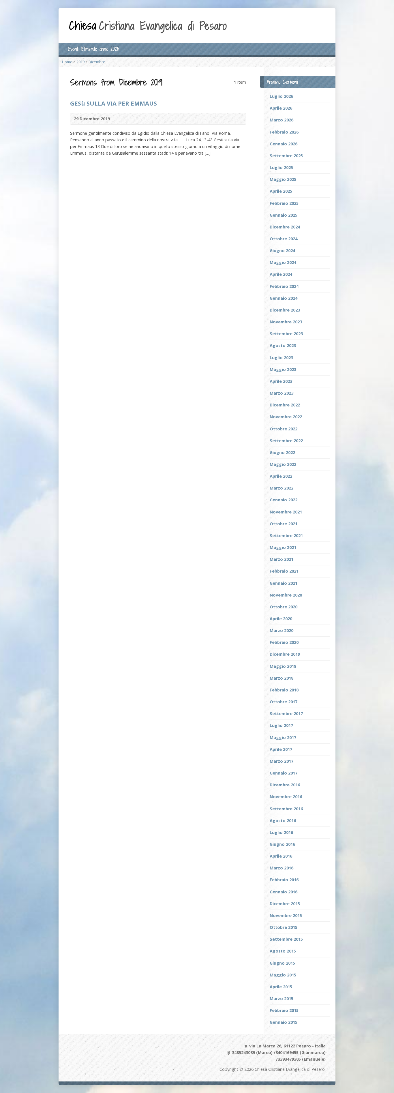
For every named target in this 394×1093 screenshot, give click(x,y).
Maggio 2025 (283, 179)
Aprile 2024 (281, 274)
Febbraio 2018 (284, 690)
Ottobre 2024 (283, 238)
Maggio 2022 (283, 464)
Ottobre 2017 (283, 701)
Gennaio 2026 (283, 144)
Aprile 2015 (281, 986)
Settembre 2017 (286, 713)
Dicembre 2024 (285, 227)
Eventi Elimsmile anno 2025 (93, 49)
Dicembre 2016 (285, 785)
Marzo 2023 (281, 393)
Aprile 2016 (281, 856)
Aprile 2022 (281, 476)
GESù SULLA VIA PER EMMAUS (113, 103)
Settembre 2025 (286, 155)
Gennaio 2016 (283, 892)
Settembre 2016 (286, 808)
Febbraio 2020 (284, 642)
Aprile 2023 (281, 381)
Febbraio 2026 (284, 132)
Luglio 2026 (281, 96)
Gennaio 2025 (283, 215)
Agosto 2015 (283, 951)
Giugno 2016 (282, 844)
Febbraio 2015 (284, 1010)
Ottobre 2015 (283, 927)
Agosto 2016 (283, 820)
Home (67, 61)
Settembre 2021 (286, 535)
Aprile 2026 (281, 108)
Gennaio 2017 (283, 773)
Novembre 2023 (286, 322)
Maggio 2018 (283, 666)
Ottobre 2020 (283, 607)
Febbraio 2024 (284, 286)
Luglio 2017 (281, 725)
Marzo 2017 (281, 761)
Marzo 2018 (281, 678)
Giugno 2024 (282, 250)
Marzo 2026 (281, 120)
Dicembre (97, 61)
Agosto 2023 (283, 345)
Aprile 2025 (281, 191)
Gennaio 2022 (283, 500)
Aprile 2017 (281, 749)
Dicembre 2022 (285, 405)
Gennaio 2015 (283, 1022)
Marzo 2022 (281, 488)
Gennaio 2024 (283, 298)
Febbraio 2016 (284, 879)
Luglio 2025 (281, 167)
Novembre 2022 (286, 416)
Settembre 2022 (286, 440)
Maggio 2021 (283, 547)
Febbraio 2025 (284, 203)
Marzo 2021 (281, 559)
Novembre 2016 (286, 796)
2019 (80, 61)
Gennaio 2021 (283, 583)
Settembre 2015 (286, 939)
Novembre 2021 (286, 512)
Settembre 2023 (286, 333)
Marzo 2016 (281, 868)
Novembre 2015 (286, 915)
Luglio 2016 (281, 832)
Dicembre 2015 (285, 903)
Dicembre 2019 (285, 654)
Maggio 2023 (283, 369)
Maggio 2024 (283, 262)
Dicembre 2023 (285, 310)
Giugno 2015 (282, 963)
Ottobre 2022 (283, 429)
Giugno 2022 (282, 452)
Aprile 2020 (281, 618)
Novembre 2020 (286, 595)
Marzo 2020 (281, 630)
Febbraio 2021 (284, 571)
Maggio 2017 (283, 737)
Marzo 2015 (281, 998)
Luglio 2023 (281, 357)
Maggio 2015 (283, 975)
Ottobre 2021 (283, 523)
